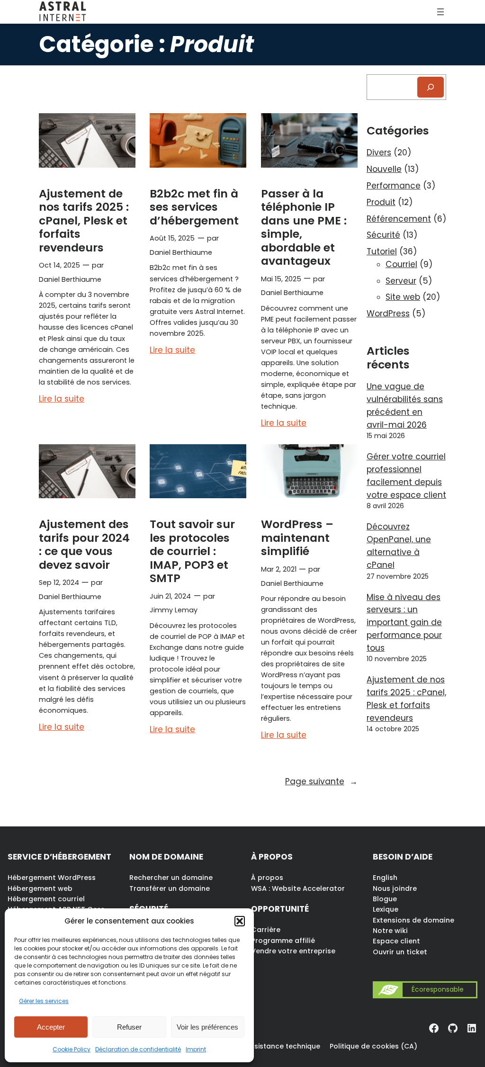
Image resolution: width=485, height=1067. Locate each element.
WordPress (388, 313)
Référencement (399, 219)
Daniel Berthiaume (70, 279)
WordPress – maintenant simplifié (297, 538)
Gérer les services (44, 1000)
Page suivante (321, 781)
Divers (379, 152)
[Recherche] (430, 87)
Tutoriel (382, 251)
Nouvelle (384, 169)
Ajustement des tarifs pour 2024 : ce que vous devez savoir (84, 544)
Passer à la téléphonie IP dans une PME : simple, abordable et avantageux (304, 227)
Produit (381, 202)
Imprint (196, 1049)
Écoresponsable (438, 990)
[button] (239, 921)
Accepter (51, 1027)
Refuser (129, 1027)
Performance (394, 185)
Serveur (401, 281)
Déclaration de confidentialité (138, 1049)
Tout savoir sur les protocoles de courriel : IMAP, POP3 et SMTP (192, 551)
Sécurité (383, 235)
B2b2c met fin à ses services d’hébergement (194, 207)
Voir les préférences (207, 1027)
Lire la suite (61, 399)
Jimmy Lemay (174, 610)
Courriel (401, 264)
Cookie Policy (71, 1049)
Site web (403, 297)
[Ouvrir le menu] (440, 12)
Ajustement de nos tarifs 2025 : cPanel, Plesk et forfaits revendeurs (84, 220)
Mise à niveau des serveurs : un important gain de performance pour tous (404, 622)
